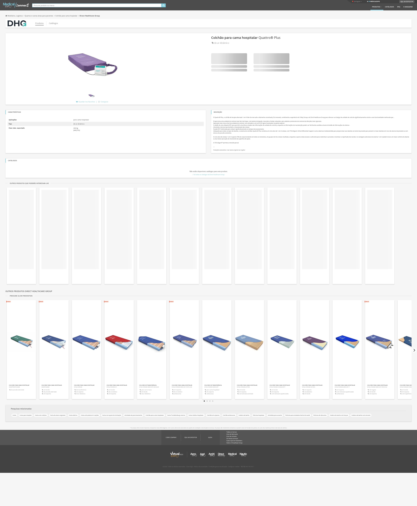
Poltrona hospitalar (258, 415)
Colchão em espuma (213, 415)
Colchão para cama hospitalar (155, 415)
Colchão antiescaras (229, 415)
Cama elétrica (73, 415)
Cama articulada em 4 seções (90, 415)
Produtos (376, 7)
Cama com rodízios (41, 415)
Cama (14, 415)
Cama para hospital (25, 415)
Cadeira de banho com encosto (361, 415)
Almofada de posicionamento (133, 415)
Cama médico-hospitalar (196, 415)
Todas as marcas (231, 432)
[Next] (414, 350)
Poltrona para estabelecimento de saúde (297, 415)
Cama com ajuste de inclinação (111, 415)
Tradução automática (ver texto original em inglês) (229, 150)
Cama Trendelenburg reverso (176, 415)
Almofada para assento (275, 415)
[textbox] (96, 5)
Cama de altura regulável (57, 415)
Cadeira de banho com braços (339, 415)
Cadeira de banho (244, 415)
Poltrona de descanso (319, 415)
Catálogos (389, 7)
